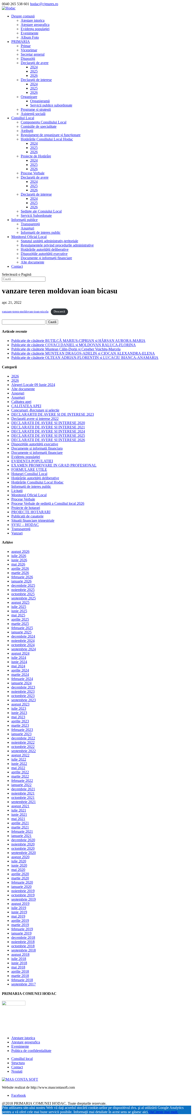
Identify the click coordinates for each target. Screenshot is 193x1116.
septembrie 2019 (23, 899)
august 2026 (20, 552)
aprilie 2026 (20, 568)
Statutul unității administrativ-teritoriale (49, 241)
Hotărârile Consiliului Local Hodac (47, 139)
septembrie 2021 (23, 802)
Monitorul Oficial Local (29, 237)
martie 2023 (20, 725)
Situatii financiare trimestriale (32, 520)
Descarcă (59, 311)
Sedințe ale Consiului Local (41, 211)
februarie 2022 (22, 781)
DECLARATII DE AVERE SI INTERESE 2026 (48, 440)
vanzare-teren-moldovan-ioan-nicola (25, 311)
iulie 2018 (18, 959)
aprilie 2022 (20, 772)
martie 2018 (20, 976)
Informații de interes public (40, 232)
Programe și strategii (36, 109)
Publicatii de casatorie (27, 516)
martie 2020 (20, 878)
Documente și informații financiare (46, 258)
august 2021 (20, 806)
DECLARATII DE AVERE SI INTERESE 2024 (48, 431)
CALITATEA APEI (26, 406)
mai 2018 (18, 967)
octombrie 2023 (23, 696)
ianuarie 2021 (21, 836)
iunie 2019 (19, 912)
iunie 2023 (19, 713)
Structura (18, 1063)
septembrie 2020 (23, 853)
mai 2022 (18, 768)
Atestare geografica (35, 25)
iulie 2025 (18, 607)
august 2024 (20, 653)
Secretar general (32, 54)
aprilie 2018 (20, 971)
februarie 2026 (22, 577)
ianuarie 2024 (21, 683)
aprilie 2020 (20, 874)
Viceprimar (29, 50)
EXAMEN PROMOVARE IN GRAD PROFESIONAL (53, 465)
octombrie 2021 (23, 798)
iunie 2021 (19, 814)
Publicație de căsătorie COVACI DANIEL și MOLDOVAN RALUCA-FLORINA (73, 345)
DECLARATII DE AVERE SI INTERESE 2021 (48, 427)
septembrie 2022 (23, 751)
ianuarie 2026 (21, 581)
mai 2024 (18, 666)
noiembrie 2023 (23, 691)
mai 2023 (18, 717)
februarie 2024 (22, 679)
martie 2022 (20, 776)
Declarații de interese (36, 80)
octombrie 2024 (23, 645)
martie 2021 (20, 827)
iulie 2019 (18, 908)
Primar (26, 46)
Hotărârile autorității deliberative (44, 249)
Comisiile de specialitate (38, 126)
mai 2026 (18, 564)
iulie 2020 (18, 861)
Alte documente (32, 262)
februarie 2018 (22, 980)
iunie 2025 (19, 611)
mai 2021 (18, 819)
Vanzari (17, 533)
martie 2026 (20, 573)
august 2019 (20, 904)
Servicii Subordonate (36, 215)
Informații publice (24, 220)
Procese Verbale (32, 173)
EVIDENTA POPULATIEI (32, 461)
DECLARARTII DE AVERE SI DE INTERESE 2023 (52, 414)
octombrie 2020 (23, 848)
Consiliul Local (22, 118)
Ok (151, 1112)
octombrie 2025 (23, 594)
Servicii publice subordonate (51, 105)
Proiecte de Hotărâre (36, 156)
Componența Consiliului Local (43, 122)
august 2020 (20, 857)
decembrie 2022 (23, 738)
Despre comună (23, 16)
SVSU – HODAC (25, 525)
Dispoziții (28, 59)
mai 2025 (18, 615)
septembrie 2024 (23, 649)
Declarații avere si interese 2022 (35, 419)
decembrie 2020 (23, 840)
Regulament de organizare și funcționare (50, 135)
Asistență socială (33, 114)
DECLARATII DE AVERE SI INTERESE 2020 (48, 423)
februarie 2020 (22, 882)
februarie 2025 (22, 628)
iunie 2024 (19, 662)
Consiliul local (22, 1059)
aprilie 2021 (20, 823)
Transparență (30, 224)
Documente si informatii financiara (37, 448)
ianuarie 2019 (21, 933)
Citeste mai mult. (165, 1112)
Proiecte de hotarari (25, 508)
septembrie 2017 (23, 984)
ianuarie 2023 (21, 734)
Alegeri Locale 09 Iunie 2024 (33, 385)
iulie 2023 (18, 708)
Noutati (16, 1071)
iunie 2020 (19, 865)
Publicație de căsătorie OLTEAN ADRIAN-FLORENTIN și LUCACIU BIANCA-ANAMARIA (84, 358)
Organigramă (40, 101)
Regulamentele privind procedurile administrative (57, 245)
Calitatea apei (21, 402)
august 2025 (20, 602)
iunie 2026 (19, 560)
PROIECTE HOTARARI (30, 512)
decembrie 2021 (23, 789)
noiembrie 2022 (23, 742)
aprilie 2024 (20, 670)
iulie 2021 (18, 810)
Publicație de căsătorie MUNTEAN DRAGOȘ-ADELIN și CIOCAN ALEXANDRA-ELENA (83, 353)
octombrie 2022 (23, 747)
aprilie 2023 (20, 721)
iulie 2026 (18, 556)
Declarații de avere (34, 63)
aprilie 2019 (20, 921)
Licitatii (17, 491)
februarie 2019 (22, 929)
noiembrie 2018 (23, 942)
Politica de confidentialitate (31, 1051)
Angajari (17, 393)
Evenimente (29, 33)
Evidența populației (35, 29)
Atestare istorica (32, 20)
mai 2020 (18, 870)
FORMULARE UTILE (29, 470)
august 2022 (20, 755)
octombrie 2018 (23, 946)
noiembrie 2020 (23, 844)
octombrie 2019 (23, 895)
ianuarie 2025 (21, 632)
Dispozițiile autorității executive (44, 254)
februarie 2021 (22, 831)
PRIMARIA (20, 42)
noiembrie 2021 (23, 793)
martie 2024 (20, 675)
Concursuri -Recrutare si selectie (35, 410)
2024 (34, 67)
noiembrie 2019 (23, 891)
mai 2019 (18, 916)
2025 (34, 71)
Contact (17, 266)
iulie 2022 (18, 759)
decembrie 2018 (23, 937)
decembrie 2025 (23, 585)
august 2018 (20, 954)
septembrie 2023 (23, 700)
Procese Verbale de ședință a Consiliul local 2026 (47, 503)
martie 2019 (20, 925)
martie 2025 (20, 624)
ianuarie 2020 (21, 887)
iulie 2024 (18, 658)
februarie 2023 (22, 730)
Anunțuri (27, 228)
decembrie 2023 (23, 687)
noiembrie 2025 (23, 590)
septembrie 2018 (23, 950)
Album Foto (30, 37)
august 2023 (20, 704)
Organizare (29, 97)
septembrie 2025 (23, 598)
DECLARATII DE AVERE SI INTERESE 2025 (48, 436)
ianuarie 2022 (21, 785)
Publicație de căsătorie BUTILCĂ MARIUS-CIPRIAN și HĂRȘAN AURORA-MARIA (78, 341)
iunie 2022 (19, 764)
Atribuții (27, 131)
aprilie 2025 (20, 619)
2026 (34, 76)
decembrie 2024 (23, 636)
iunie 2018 (19, 963)
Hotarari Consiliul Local (29, 474)
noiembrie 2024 (23, 641)
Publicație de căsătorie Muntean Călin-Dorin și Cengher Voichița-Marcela (66, 349)
